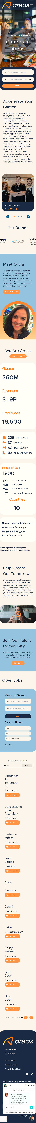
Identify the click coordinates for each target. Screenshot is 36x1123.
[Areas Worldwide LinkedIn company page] (27, 1074)
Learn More (10, 209)
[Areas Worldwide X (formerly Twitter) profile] (32, 1074)
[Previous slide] (5, 60)
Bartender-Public (12, 835)
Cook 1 (9, 906)
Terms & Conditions (13, 1069)
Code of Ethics (11, 1065)
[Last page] (31, 1017)
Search (18, 85)
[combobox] (17, 79)
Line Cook (8, 973)
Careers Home (10, 1049)
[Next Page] (26, 1017)
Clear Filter (8, 745)
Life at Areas (10, 1054)
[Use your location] (30, 79)
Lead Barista (9, 860)
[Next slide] (30, 60)
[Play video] (18, 614)
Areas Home (10, 1061)
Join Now (17, 663)
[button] (18, 728)
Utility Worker (9, 949)
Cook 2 (8, 884)
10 (22, 1018)
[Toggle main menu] (31, 5)
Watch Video (17, 356)
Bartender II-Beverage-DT (12, 781)
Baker (8, 927)
